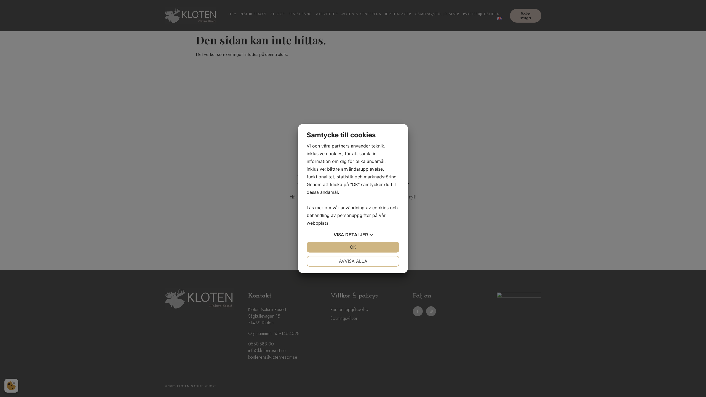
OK (353, 247)
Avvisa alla (353, 261)
